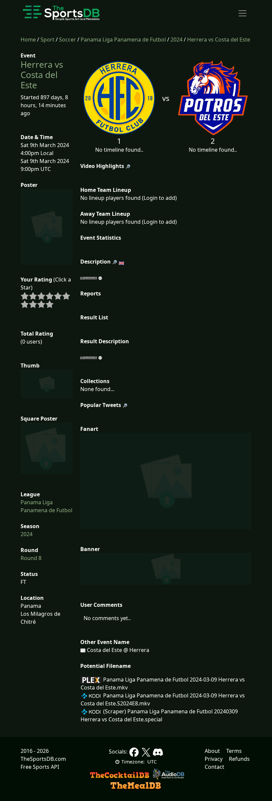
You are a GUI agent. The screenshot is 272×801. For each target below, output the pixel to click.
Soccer (67, 39)
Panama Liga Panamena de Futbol (123, 39)
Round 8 (31, 558)
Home (28, 39)
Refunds (239, 758)
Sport (47, 39)
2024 (176, 39)
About (212, 751)
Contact (214, 766)
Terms (234, 751)
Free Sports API (40, 766)
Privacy (214, 758)
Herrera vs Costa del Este (218, 39)
